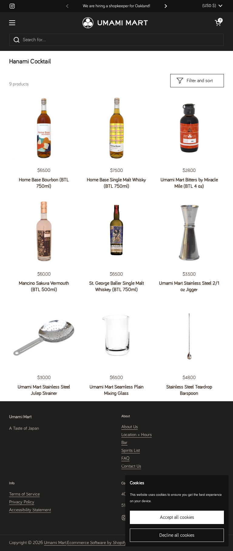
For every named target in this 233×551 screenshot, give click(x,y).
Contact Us (131, 466)
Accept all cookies (177, 517)
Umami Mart (55, 542)
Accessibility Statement (30, 510)
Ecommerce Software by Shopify (97, 542)
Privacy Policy (21, 502)
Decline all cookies (176, 535)
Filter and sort (200, 80)
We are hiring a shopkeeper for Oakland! (116, 6)
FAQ (125, 458)
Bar (124, 442)
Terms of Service (24, 494)
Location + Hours (136, 434)
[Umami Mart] (115, 22)
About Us (129, 427)
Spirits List (130, 450)
